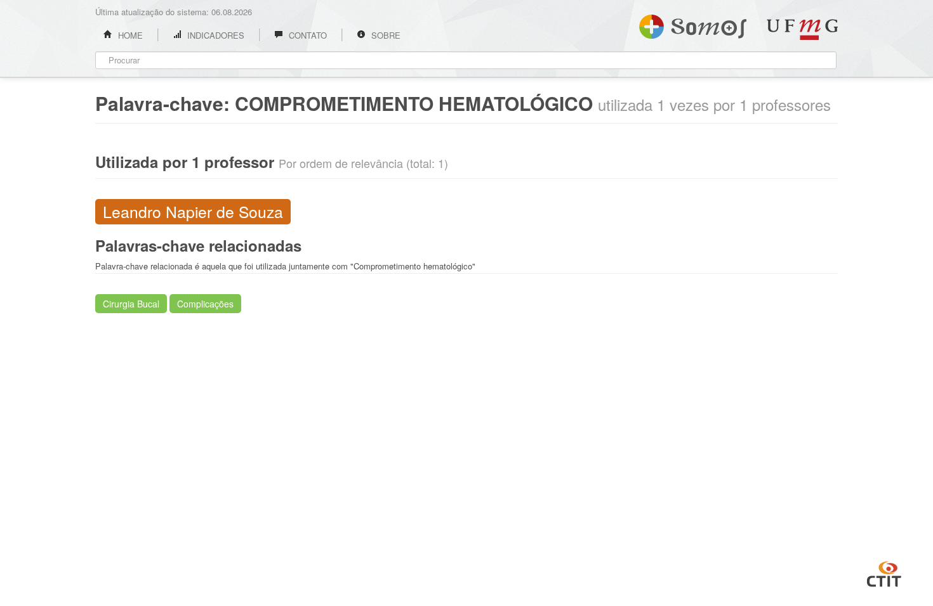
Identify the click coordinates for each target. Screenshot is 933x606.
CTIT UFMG (884, 572)
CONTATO (306, 35)
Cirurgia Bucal (131, 303)
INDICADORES (214, 35)
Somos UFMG (693, 24)
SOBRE (384, 35)
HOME (129, 35)
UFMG (802, 29)
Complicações (205, 303)
